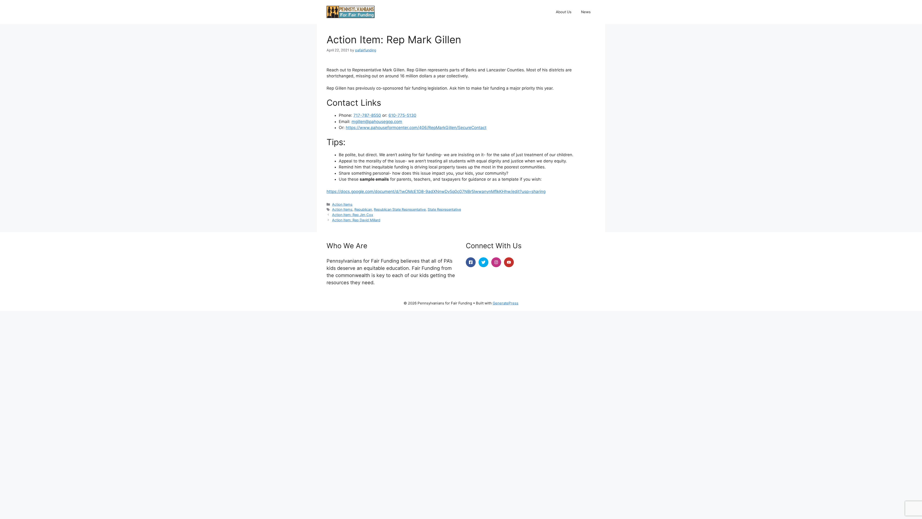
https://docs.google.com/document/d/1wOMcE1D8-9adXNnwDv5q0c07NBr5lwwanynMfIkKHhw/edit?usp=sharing (436, 191)
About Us (563, 12)
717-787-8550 (367, 115)
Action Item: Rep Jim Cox (352, 215)
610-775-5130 (402, 115)
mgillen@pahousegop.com (377, 121)
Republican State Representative (400, 209)
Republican (363, 209)
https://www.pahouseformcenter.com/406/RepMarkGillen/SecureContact (416, 127)
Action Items (342, 204)
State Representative (444, 209)
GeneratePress (505, 303)
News (586, 12)
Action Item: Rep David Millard (356, 220)
